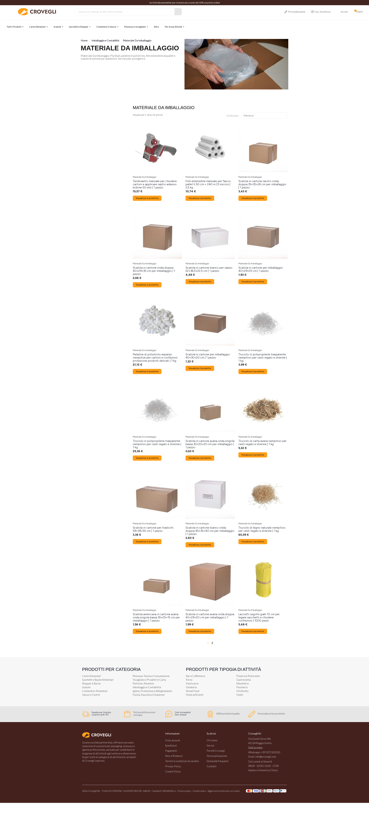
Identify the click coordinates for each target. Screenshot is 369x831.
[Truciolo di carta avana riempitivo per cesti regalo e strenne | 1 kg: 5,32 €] (263, 416)
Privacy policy (184, 790)
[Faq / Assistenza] (312, 12)
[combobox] (122, 11)
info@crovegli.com (265, 756)
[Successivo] (284, 642)
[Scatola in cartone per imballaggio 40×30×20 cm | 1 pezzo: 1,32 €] (210, 329)
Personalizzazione (296, 11)
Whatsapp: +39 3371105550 (264, 752)
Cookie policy (199, 790)
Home (84, 40)
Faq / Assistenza (322, 11)
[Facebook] (250, 776)
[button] (358, 12)
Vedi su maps (255, 747)
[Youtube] (260, 776)
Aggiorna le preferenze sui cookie (224, 790)
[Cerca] (178, 11)
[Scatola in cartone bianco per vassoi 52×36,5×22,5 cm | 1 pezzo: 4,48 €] (210, 242)
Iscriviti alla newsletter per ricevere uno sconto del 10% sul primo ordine (184, 2)
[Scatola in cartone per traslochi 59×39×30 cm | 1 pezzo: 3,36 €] (157, 502)
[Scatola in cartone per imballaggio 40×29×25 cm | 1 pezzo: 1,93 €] (263, 242)
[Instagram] (255, 776)
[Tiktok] (270, 776)
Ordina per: (232, 115)
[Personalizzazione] (286, 12)
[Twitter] (265, 776)
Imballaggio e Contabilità (105, 40)
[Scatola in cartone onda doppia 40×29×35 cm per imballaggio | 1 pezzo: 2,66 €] (157, 244)
